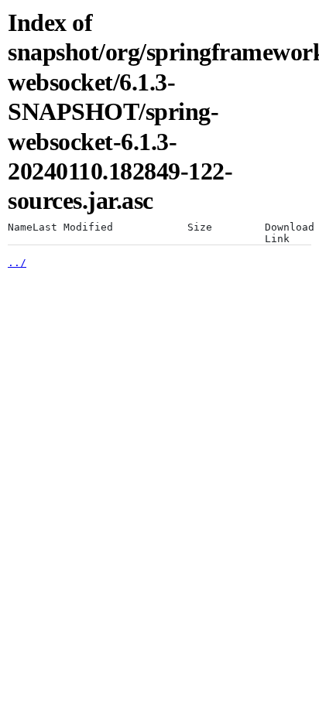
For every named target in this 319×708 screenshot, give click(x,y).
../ (17, 262)
